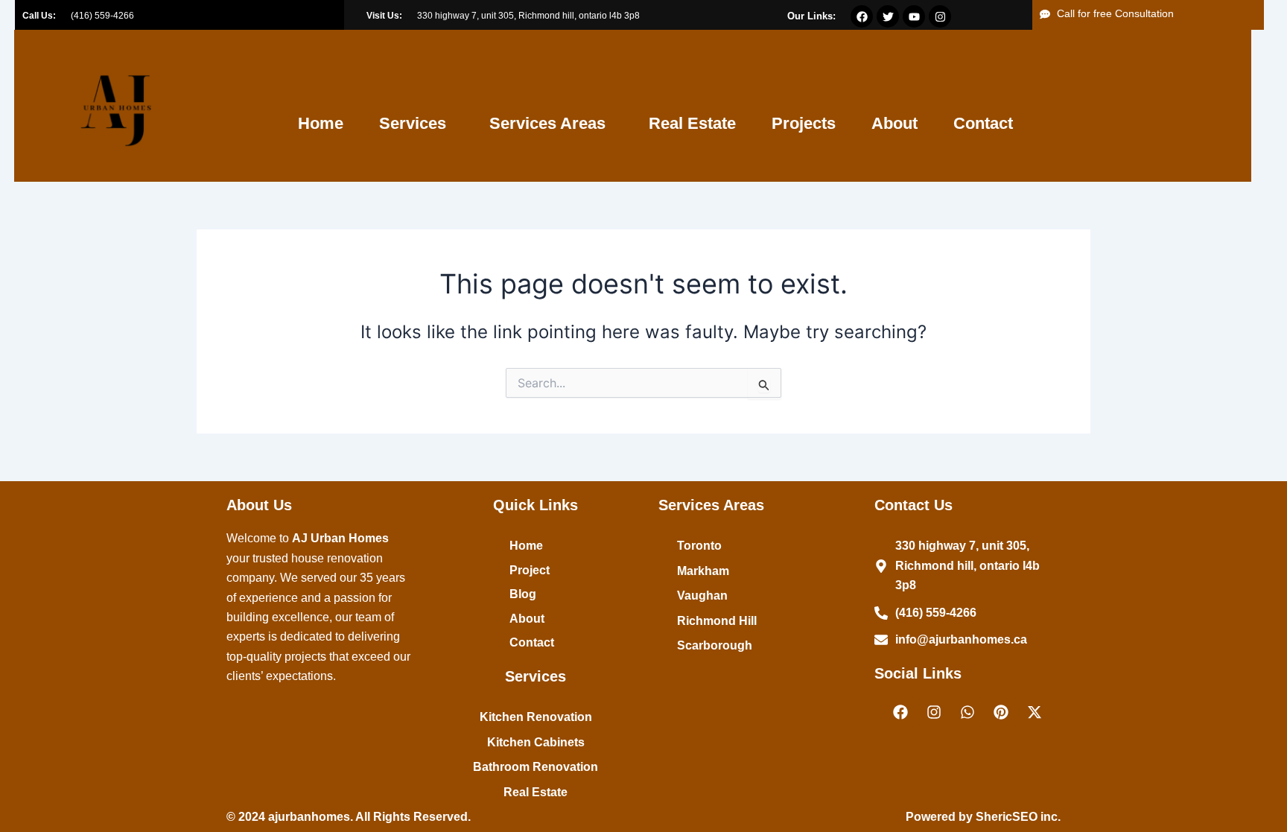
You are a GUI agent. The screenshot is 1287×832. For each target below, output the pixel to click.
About (894, 123)
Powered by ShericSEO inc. (983, 816)
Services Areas (547, 123)
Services (412, 123)
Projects (804, 123)
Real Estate (692, 123)
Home (320, 123)
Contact (983, 123)
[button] (416, 123)
